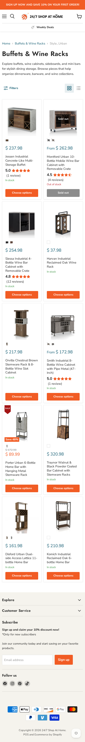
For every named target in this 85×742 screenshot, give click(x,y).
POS (26, 734)
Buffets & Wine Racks (30, 43)
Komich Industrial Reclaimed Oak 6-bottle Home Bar (59, 558)
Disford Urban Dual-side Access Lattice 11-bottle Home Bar (21, 558)
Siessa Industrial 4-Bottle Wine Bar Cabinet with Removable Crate (18, 265)
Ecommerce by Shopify (48, 734)
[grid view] (69, 88)
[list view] (78, 88)
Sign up (64, 660)
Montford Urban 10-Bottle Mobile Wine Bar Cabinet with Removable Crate (63, 163)
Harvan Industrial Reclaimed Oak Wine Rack (61, 263)
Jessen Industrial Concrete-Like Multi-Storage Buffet (19, 160)
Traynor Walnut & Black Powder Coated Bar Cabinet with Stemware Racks (62, 468)
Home (6, 43)
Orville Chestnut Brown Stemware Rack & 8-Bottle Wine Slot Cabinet (21, 366)
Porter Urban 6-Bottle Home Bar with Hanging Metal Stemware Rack (20, 469)
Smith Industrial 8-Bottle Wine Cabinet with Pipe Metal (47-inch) (61, 366)
